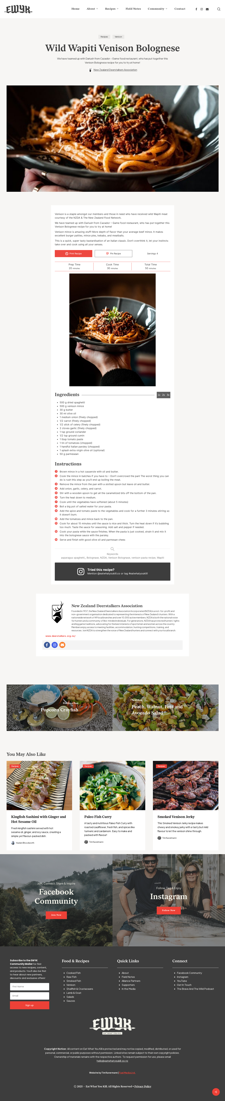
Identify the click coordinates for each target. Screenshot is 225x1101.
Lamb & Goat (73, 992)
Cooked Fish (73, 972)
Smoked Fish (73, 980)
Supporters (128, 984)
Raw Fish (71, 976)
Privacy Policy (142, 1086)
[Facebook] (47, 645)
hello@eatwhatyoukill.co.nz (112, 1060)
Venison (118, 37)
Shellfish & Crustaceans (79, 988)
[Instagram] (55, 645)
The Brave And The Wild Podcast (195, 988)
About (125, 972)
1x (159, 395)
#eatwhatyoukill (138, 573)
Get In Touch (184, 984)
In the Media (128, 988)
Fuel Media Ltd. (127, 1072)
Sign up (29, 1005)
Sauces (70, 1000)
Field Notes (128, 976)
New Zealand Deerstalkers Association (115, 69)
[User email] (62, 645)
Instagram (182, 976)
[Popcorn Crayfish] (60, 708)
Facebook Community (189, 972)
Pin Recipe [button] (115, 253)
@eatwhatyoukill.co (109, 573)
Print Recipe (75, 253)
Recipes (104, 37)
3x (168, 395)
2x (163, 395)
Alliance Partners (131, 980)
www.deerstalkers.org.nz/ (60, 635)
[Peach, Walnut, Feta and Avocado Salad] (165, 708)
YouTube (182, 980)
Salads (70, 996)
